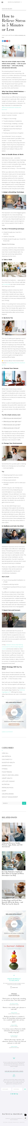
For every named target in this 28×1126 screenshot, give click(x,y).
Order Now (15, 987)
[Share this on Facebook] (5, 41)
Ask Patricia (6, 756)
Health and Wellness (7, 8)
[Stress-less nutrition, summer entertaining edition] (14, 1103)
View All (5, 753)
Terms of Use (22, 1122)
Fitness (4, 769)
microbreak (6, 284)
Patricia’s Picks (7, 787)
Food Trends (7, 772)
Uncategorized (8, 794)
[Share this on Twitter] (3, 41)
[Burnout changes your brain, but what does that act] (14, 1098)
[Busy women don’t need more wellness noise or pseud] (5, 1103)
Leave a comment (7, 731)
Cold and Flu (7, 759)
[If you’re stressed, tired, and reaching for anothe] (5, 1098)
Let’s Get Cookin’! (8, 781)
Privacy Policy (16, 1122)
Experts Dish (7, 765)
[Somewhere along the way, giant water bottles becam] (23, 1098)
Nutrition (5, 784)
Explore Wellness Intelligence (14, 1071)
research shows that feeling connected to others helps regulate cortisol (12, 647)
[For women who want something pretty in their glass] (23, 1103)
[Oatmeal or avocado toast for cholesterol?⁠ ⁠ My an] (14, 1108)
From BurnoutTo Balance (14, 979)
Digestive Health (8, 762)
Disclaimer (10, 1122)
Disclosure (5, 1122)
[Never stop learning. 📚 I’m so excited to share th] (5, 1108)
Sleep (4, 790)
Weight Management (10, 797)
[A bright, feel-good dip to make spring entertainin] (23, 1108)
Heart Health (7, 778)
